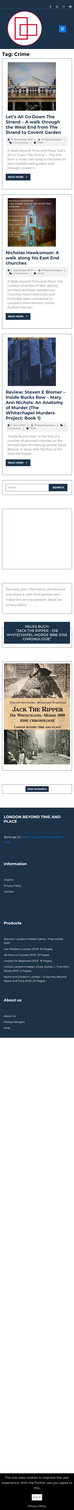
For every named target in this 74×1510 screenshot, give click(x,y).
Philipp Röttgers (14, 1022)
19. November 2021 (22, 139)
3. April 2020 (18, 425)
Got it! (37, 1497)
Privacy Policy (12, 885)
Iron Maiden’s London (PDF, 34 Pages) (28, 949)
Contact (9, 891)
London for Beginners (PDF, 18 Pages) (28, 960)
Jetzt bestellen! (37, 788)
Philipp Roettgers (51, 139)
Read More (19, 177)
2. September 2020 (22, 270)
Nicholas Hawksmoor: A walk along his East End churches (32, 258)
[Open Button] (62, 28)
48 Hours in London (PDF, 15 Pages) (26, 955)
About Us (10, 1016)
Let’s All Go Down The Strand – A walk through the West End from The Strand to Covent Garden (33, 124)
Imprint (9, 879)
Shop (7, 1027)
